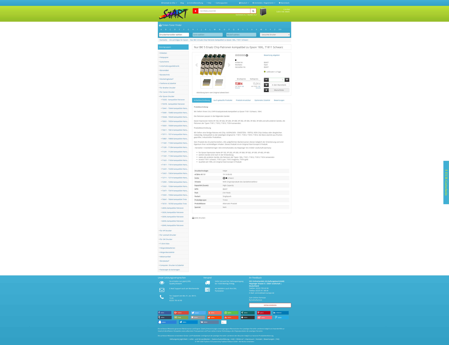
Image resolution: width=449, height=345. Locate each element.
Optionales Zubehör (262, 100)
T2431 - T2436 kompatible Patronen (176, 169)
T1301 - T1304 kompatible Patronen (176, 156)
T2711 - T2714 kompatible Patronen (176, 178)
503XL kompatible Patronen (173, 217)
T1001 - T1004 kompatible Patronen (176, 143)
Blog (182, 3)
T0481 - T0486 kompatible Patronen (176, 113)
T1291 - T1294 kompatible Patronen (176, 152)
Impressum (249, 339)
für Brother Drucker (168, 88)
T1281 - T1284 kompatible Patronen (176, 147)
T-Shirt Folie (164, 243)
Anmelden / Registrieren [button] (264, 3)
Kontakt (259, 339)
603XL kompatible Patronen (173, 221)
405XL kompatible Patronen (173, 208)
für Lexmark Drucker (168, 235)
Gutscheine (164, 62)
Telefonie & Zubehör (168, 83)
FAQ (277, 339)
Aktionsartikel (165, 256)
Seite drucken (199, 218)
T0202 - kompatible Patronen (173, 100)
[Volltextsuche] (253, 11)
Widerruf (239, 339)
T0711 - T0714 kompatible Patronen (176, 134)
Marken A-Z (251, 15)
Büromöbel (164, 70)
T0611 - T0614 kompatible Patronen (176, 130)
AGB (232, 339)
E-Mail (171, 288)
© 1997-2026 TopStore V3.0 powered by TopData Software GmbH (216, 341)
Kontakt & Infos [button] (169, 3)
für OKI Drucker (166, 239)
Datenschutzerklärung (220, 339)
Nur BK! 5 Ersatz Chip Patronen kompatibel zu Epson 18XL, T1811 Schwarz (219, 40)
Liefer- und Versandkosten (199, 339)
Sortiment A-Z (241, 15)
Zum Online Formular (257, 298)
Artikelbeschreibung (202, 100)
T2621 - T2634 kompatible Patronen (176, 173)
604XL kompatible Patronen (173, 225)
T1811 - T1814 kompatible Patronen (176, 165)
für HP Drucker (166, 230)
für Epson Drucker (167, 96)
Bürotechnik (165, 75)
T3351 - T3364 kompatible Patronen (176, 186)
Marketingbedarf (166, 79)
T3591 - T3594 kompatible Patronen (176, 195)
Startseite (163, 40)
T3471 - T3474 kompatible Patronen (176, 191)
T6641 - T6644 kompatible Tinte (174, 199)
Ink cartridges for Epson (178, 40)
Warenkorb (284, 3)
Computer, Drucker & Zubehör (172, 265)
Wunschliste (279, 90)
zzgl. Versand (239, 87)
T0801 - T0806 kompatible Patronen (176, 139)
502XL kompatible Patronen (173, 212)
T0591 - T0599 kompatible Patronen (176, 126)
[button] (197, 64)
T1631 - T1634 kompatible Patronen (176, 160)
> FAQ (209, 3)
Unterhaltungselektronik (169, 66)
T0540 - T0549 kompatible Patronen (176, 117)
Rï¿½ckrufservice (255, 300)
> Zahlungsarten (221, 3)
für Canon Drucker (167, 92)
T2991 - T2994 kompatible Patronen (176, 182)
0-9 (280, 29)
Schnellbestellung (196, 3)
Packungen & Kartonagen (170, 270)
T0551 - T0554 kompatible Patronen (176, 121)
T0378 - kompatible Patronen (173, 104)
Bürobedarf (164, 261)
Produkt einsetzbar (243, 100)
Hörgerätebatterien (167, 248)
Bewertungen (279, 100)
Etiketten (163, 53)
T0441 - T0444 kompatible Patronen (176, 108)
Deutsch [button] (244, 3)
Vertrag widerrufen (270, 305)
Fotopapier (164, 57)
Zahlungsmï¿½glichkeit (178, 339)
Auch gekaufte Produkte (223, 100)
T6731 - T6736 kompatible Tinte (174, 204)
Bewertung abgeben (272, 55)
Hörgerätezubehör (167, 252)
